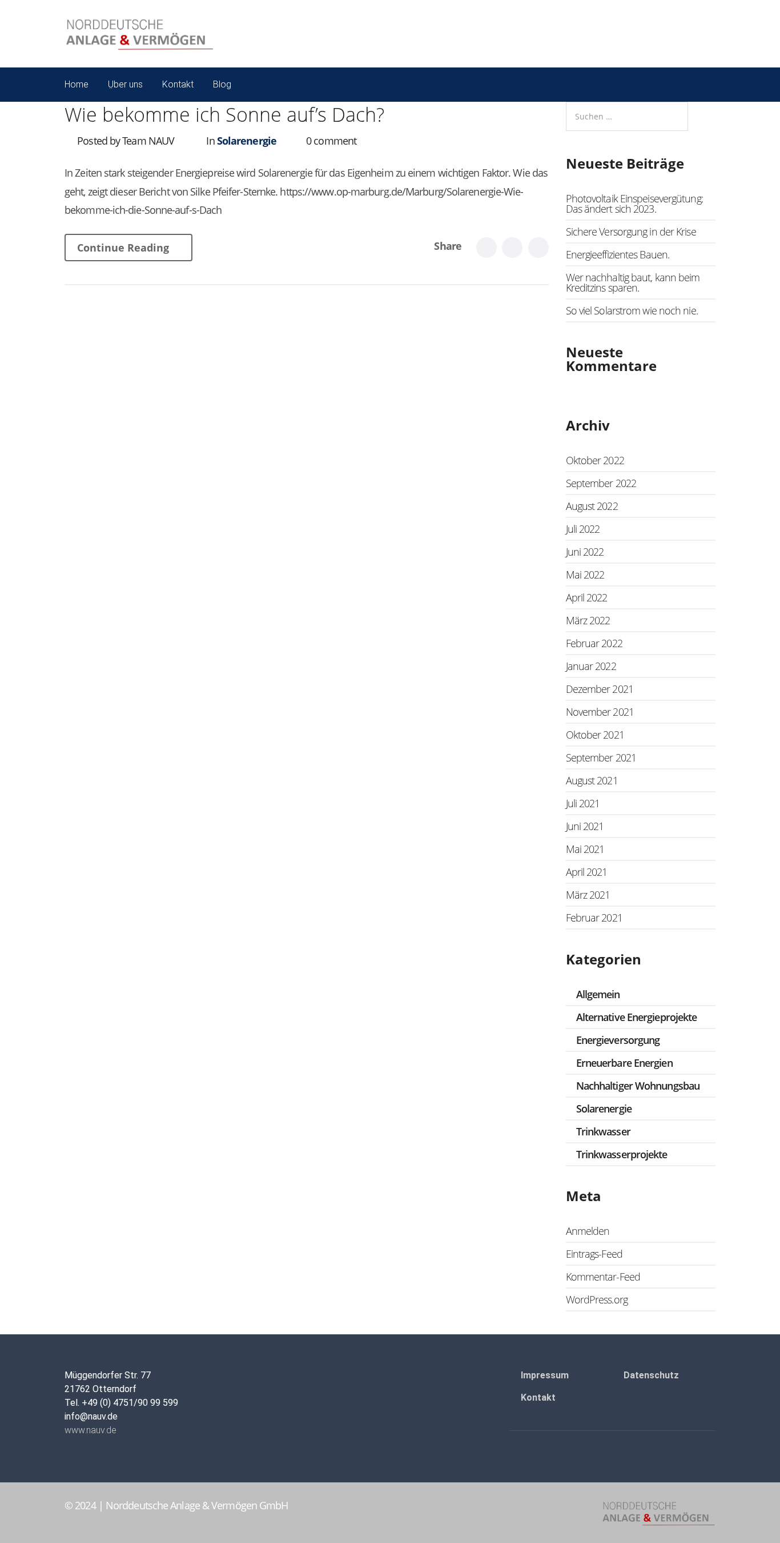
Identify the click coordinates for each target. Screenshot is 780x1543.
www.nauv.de (90, 1430)
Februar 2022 (594, 643)
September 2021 (601, 757)
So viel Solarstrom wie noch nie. (632, 310)
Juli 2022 (583, 529)
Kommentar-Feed (603, 1276)
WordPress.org (597, 1299)
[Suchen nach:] (627, 116)
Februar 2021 (594, 917)
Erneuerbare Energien (624, 1063)
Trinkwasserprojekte (622, 1154)
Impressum (545, 1375)
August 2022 (592, 506)
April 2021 (587, 872)
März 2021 (588, 895)
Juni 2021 (585, 826)
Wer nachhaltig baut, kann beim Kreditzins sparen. (633, 282)
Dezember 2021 (599, 689)
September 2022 (601, 483)
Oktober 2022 (595, 460)
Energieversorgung (618, 1040)
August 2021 (592, 780)
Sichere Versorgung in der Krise (631, 231)
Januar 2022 (591, 666)
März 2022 (588, 620)
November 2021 (600, 712)
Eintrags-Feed (594, 1254)
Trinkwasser (603, 1131)
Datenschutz (651, 1375)
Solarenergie (246, 140)
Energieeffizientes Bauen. (618, 254)
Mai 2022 (585, 574)
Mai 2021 (585, 849)
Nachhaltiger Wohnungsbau (637, 1086)
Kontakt (538, 1397)
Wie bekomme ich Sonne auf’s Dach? (224, 114)
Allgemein (598, 994)
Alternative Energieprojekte (636, 1017)
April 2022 (587, 597)
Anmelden (588, 1231)
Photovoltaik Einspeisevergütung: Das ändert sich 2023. (634, 204)
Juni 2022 (585, 552)
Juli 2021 (583, 803)
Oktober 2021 (595, 734)
